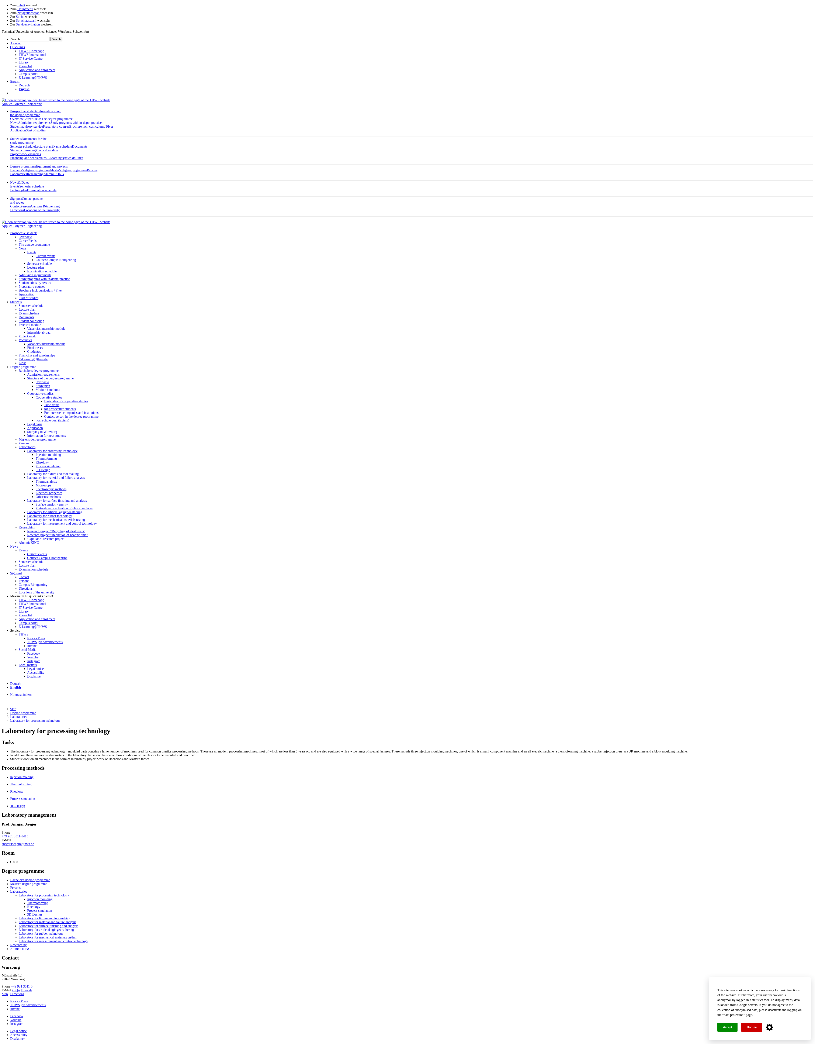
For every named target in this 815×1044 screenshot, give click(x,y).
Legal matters (28, 665)
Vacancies (34, 154)
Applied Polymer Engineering (22, 104)
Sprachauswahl (26, 20)
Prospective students (35, 113)
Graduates (34, 351)
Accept (727, 1027)
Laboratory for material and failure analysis (56, 477)
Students (28, 140)
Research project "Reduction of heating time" (57, 535)
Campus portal (28, 74)
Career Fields (32, 119)
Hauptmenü (25, 9)
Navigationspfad (28, 13)
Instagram (33, 661)
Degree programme (39, 166)
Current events (45, 256)
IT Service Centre (30, 58)
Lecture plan (43, 146)
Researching (35, 174)
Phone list (25, 66)
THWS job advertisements (45, 642)
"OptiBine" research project (45, 539)
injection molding (22, 777)
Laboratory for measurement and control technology (62, 523)
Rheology (42, 462)
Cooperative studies (40, 393)
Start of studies (36, 130)
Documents (79, 146)
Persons (92, 170)
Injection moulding (48, 454)
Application (18, 130)
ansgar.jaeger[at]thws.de (18, 844)
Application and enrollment (37, 70)
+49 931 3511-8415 (15, 836)
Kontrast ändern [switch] (21, 694)
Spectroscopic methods (51, 489)
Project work (18, 154)
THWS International (32, 54)
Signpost (16, 573)
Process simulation (48, 466)
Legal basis (34, 424)
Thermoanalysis (46, 481)
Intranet (32, 646)
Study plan (43, 386)
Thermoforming (46, 458)
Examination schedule (41, 190)
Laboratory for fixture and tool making (53, 474)
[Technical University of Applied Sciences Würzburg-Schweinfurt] (56, 100)
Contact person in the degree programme (71, 416)
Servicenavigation (28, 24)
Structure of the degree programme (50, 378)
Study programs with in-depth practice (76, 122)
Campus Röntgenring (45, 206)
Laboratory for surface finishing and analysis (57, 500)
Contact (15, 206)
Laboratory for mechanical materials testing (56, 519)
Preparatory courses (56, 126)
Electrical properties (49, 493)
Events (14, 186)
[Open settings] (769, 1027)
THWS (23, 634)
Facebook (33, 653)
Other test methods (48, 497)
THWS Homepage (31, 51)
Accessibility (35, 672)
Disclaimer (34, 676)
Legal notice (35, 669)
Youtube (32, 657)
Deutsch (24, 85)
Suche (20, 16)
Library (24, 62)
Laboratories (18, 174)
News (14, 122)
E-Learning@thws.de (60, 158)
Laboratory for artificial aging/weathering (54, 512)
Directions (17, 210)
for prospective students (60, 409)
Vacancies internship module (46, 328)
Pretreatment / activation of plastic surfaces (64, 508)
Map (5, 994)
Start (13, 709)
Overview (17, 119)
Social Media (27, 649)
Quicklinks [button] (17, 47)
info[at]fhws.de (22, 990)
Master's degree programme (68, 170)
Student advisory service (26, 126)
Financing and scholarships (28, 158)
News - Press (36, 638)
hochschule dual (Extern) (52, 420)
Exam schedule (62, 146)
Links (79, 158)
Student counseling (23, 150)
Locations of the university (42, 210)
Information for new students (46, 435)
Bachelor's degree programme (30, 170)
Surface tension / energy (52, 504)
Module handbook (48, 390)
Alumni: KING (54, 174)
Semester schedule (22, 146)
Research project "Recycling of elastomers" (56, 531)
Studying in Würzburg (42, 432)
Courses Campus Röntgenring (56, 260)
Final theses (35, 347)
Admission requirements (34, 122)
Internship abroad (39, 332)
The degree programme (57, 119)
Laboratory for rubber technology (49, 516)
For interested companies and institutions (71, 412)
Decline (752, 1027)
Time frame (51, 405)
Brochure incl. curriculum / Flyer (91, 126)
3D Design (43, 470)
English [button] (15, 81)
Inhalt (21, 5)
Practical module (47, 150)
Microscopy (44, 485)
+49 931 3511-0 (21, 986)
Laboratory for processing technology (52, 451)
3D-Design (17, 806)
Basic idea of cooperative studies (66, 401)
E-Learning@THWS (33, 77)
